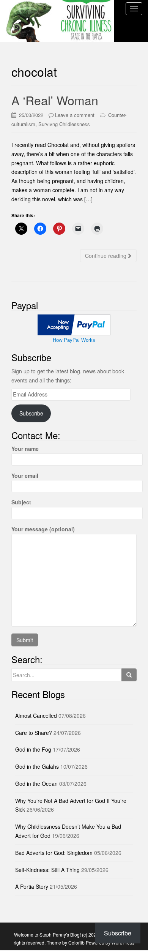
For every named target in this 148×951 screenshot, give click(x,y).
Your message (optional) (43, 529)
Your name (25, 448)
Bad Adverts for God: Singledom (54, 852)
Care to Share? (33, 732)
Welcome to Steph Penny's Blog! (47, 934)
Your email (24, 475)
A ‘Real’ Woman (54, 100)
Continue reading (106, 255)
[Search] (129, 674)
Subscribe (31, 413)
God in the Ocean (36, 783)
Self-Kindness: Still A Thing (47, 870)
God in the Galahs (37, 766)
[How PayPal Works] (74, 324)
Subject (21, 502)
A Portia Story (31, 886)
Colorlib (76, 942)
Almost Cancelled (36, 715)
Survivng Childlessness (64, 124)
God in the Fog (33, 749)
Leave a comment (74, 114)
